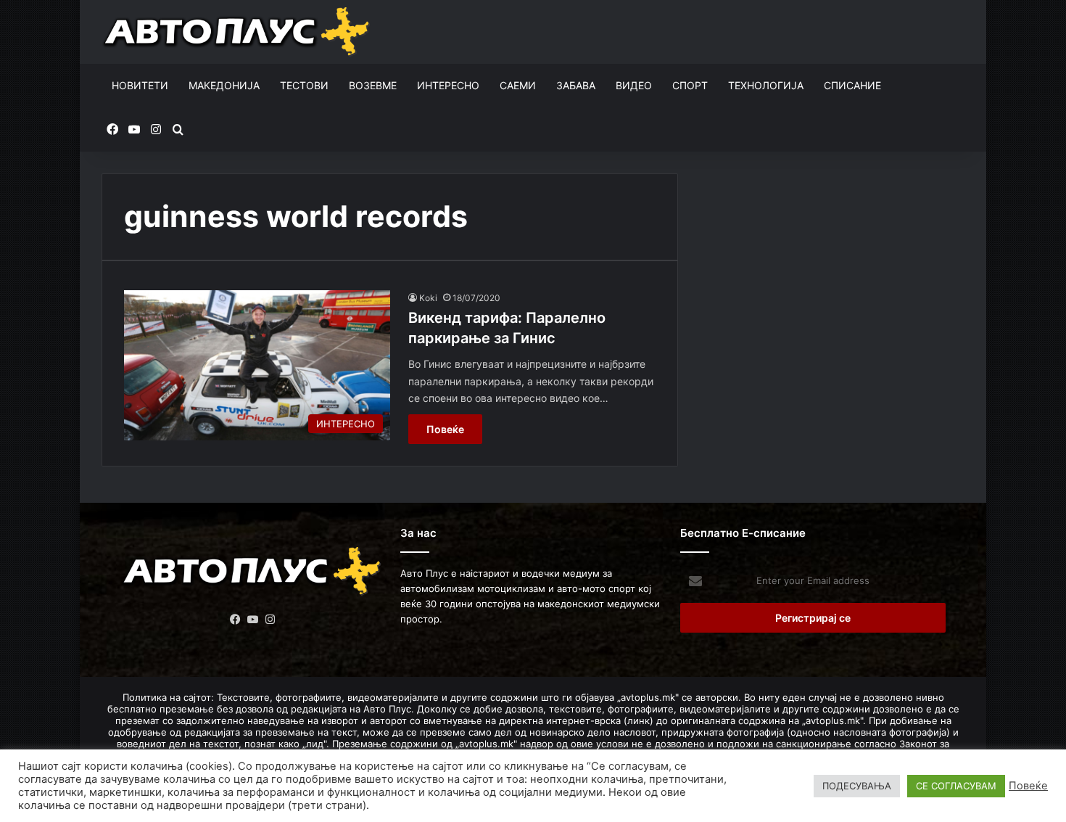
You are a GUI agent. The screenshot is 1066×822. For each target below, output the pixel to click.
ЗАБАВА (575, 85)
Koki (428, 297)
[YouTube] (253, 619)
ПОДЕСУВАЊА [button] (856, 786)
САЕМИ (518, 85)
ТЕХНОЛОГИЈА (765, 85)
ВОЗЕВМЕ (373, 85)
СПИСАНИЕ (852, 85)
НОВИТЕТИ (140, 85)
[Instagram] (270, 619)
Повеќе (445, 429)
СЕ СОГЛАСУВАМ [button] (956, 786)
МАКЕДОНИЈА (224, 85)
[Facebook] (235, 619)
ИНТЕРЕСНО (448, 85)
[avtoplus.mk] (238, 32)
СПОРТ (690, 85)
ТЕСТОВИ (304, 85)
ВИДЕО (634, 85)
